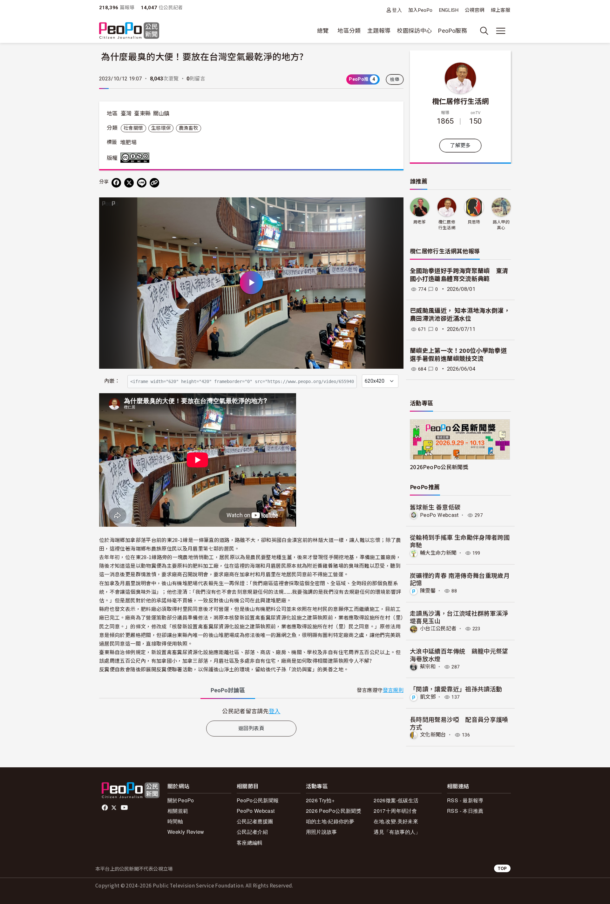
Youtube (125, 808)
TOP (502, 868)
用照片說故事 (321, 831)
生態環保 (161, 128)
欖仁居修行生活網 (460, 101)
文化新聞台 (433, 735)
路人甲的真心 (501, 225)
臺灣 (126, 113)
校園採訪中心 (414, 30)
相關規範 (177, 810)
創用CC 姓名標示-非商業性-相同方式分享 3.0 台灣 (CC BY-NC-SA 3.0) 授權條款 (136, 158)
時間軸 (175, 821)
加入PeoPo (420, 10)
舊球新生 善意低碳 (435, 507)
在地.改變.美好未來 (396, 821)
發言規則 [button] (393, 690)
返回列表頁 (251, 728)
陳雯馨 (428, 591)
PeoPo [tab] (228, 690)
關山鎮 (161, 113)
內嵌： (112, 381)
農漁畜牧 (188, 128)
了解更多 (460, 145)
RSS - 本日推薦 (465, 810)
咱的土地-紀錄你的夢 (330, 821)
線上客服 (500, 10)
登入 (397, 10)
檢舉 (394, 79)
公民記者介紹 (252, 831)
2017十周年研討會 (395, 810)
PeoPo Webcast (439, 515)
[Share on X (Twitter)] (129, 183)
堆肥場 (128, 142)
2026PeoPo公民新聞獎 (439, 467)
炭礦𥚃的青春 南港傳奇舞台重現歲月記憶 (460, 579)
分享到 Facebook (394, 206)
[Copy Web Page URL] (154, 183)
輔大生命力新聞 (438, 553)
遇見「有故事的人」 (397, 831)
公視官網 (474, 10)
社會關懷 (133, 128)
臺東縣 (142, 113)
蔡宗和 (428, 667)
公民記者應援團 (255, 821)
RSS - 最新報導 (465, 800)
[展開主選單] (500, 30)
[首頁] (129, 31)
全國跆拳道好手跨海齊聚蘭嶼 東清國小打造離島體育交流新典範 (459, 275)
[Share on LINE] (141, 183)
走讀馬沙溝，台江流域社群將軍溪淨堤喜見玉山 (459, 617)
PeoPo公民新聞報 (258, 800)
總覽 (323, 30)
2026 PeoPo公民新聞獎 (333, 810)
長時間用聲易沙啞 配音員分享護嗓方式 (459, 723)
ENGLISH (449, 10)
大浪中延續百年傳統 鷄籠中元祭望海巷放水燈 (459, 655)
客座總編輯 (250, 842)
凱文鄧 (428, 697)
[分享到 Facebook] (116, 183)
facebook (105, 808)
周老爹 (419, 222)
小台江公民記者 (438, 629)
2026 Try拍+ (320, 800)
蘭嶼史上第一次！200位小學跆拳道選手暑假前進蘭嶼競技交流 (458, 354)
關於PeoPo (180, 800)
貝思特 (474, 222)
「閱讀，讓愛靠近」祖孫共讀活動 (456, 688)
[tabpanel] (251, 711)
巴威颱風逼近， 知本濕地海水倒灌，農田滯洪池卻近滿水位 (460, 314)
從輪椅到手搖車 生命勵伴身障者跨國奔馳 (460, 541)
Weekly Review (185, 831)
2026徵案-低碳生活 (396, 800)
